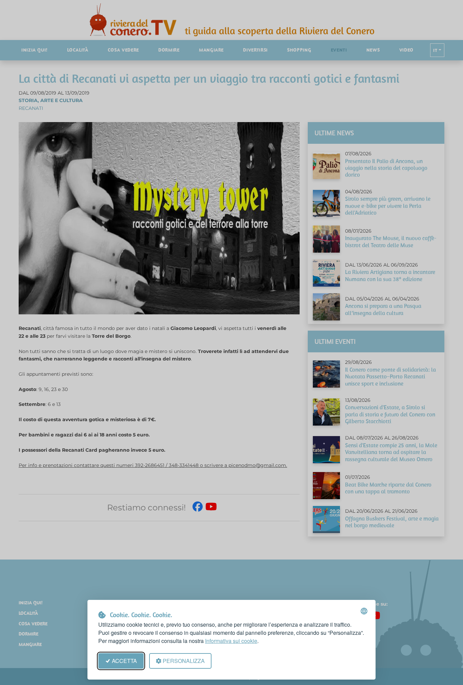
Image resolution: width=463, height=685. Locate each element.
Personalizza (184, 661)
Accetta (124, 661)
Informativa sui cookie (231, 641)
